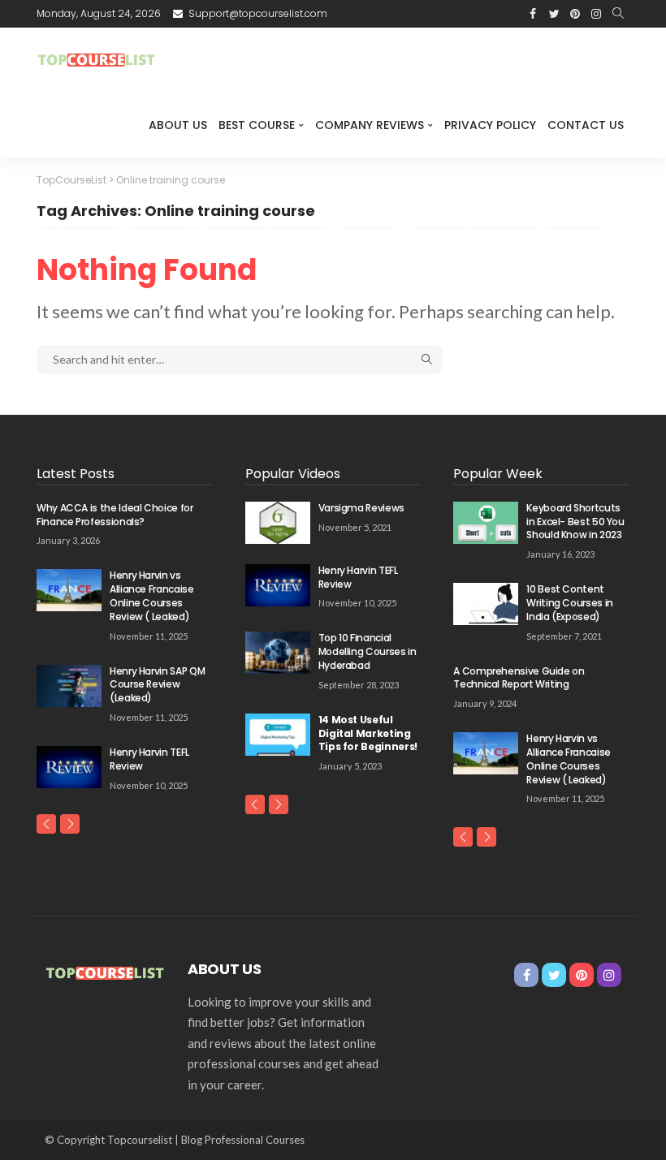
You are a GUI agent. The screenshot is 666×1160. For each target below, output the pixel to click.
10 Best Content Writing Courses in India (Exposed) (569, 602)
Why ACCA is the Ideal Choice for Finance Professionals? (114, 514)
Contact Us (585, 125)
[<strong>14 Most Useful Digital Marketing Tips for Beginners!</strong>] (277, 735)
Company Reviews (369, 125)
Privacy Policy (490, 125)
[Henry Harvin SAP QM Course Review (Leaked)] (69, 686)
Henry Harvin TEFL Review (149, 759)
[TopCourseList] (97, 60)
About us (178, 125)
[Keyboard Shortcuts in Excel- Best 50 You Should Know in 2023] (485, 523)
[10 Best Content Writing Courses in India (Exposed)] (485, 604)
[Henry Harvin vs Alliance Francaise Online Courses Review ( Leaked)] (69, 590)
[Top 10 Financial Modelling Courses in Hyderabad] (277, 653)
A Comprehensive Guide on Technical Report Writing (518, 678)
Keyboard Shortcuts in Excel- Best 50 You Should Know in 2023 (575, 521)
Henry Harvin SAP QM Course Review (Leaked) (157, 684)
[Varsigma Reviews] (277, 523)
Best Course (256, 125)
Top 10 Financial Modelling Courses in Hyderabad (367, 651)
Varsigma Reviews (361, 508)
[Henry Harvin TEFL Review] (69, 767)
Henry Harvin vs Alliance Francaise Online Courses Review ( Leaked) (152, 595)
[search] (618, 14)
